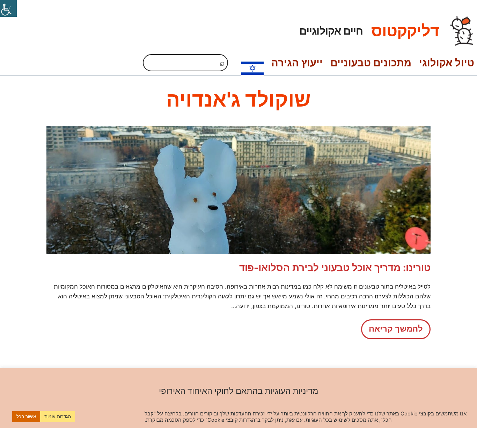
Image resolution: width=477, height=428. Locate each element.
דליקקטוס (405, 30)
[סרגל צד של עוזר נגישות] (8, 8)
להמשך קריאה (392, 331)
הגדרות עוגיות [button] (57, 416)
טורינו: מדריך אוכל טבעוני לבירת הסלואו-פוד (335, 267)
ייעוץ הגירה (297, 63)
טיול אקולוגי (446, 63)
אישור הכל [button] (26, 416)
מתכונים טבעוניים (370, 63)
